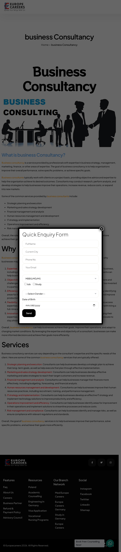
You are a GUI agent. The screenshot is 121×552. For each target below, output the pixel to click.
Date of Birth (28, 299)
